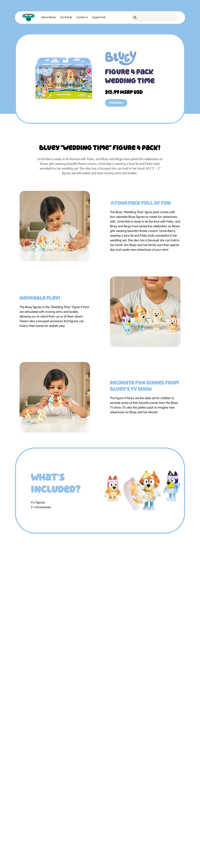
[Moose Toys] (28, 17)
